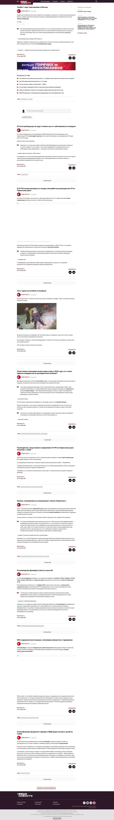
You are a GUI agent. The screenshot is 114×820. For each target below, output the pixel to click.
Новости (55, 802)
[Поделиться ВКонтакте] (70, 57)
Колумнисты (56, 804)
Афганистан (24, 99)
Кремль (47, 556)
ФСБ (37, 717)
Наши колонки (21, 802)
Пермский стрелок (25, 487)
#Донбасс (70, 1)
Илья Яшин (44, 433)
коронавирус (24, 174)
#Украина (55, 1)
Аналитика (38, 804)
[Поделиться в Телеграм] (73, 57)
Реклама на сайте (82, 33)
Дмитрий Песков (39, 556)
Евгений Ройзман (25, 433)
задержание (24, 717)
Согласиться (57, 818)
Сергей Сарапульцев (37, 487)
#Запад (62, 1)
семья (27, 773)
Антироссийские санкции (27, 556)
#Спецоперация (45, 1)
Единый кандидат (35, 433)
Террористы (32, 717)
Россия (30, 99)
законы (23, 626)
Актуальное (38, 802)
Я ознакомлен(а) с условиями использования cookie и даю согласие (58, 816)
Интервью (20, 804)
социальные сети (39, 626)
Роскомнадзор (30, 626)
